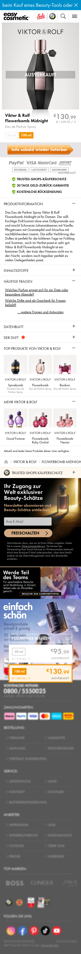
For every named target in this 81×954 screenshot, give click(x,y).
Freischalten (25, 533)
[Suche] (63, 16)
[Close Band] (76, 5)
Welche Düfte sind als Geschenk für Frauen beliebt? (35, 302)
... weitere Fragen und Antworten (40, 312)
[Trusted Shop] (52, 16)
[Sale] (41, 16)
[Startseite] (6, 462)
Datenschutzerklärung (33, 546)
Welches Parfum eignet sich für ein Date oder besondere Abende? (36, 292)
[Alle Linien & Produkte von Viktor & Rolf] (40, 32)
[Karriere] (40, 583)
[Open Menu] (17, 16)
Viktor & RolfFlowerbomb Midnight (26, 118)
